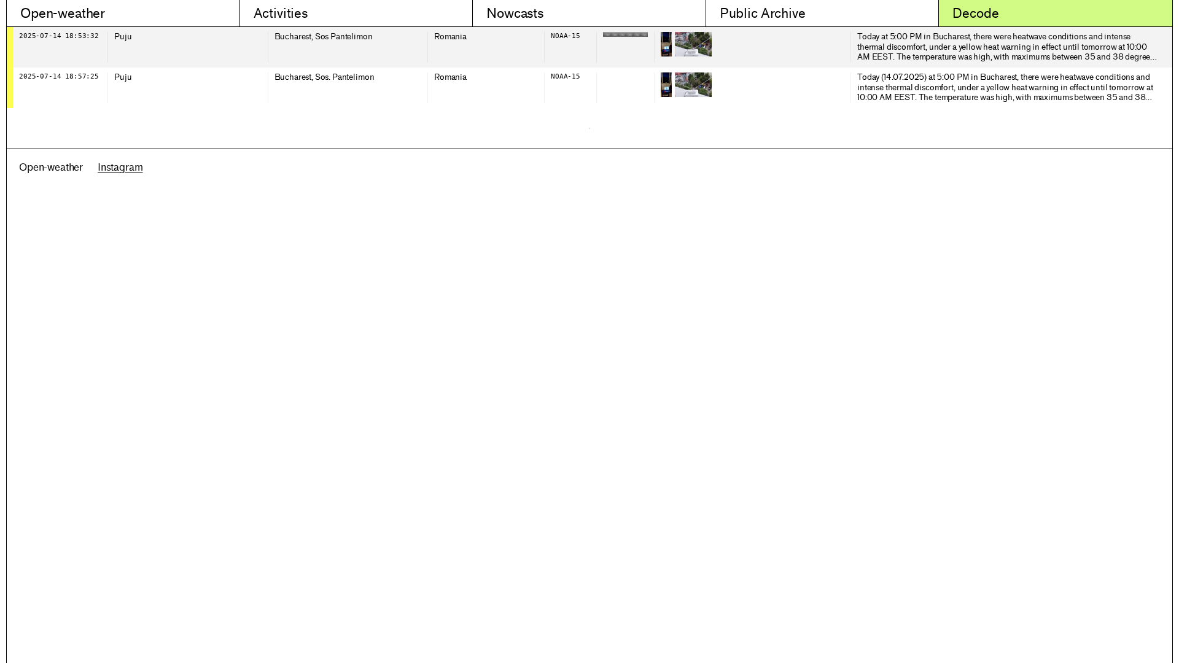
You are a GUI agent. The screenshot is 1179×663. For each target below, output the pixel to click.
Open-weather (62, 13)
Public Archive (763, 13)
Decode (975, 13)
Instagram (120, 167)
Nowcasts (514, 13)
